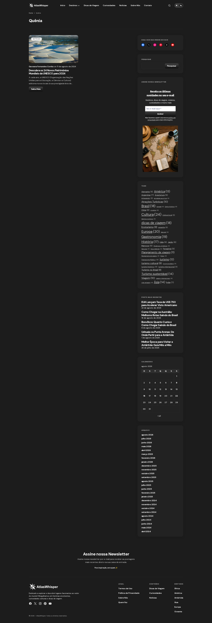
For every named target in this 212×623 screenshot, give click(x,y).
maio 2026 (146, 446)
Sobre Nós (123, 597)
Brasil (148, 206)
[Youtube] (172, 44)
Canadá (160, 207)
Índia (170, 282)
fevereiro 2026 (148, 458)
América (162, 191)
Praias (163, 256)
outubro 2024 (147, 508)
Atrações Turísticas (154, 201)
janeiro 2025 (147, 496)
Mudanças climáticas (162, 246)
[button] (169, 5)
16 (144, 396)
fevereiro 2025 (148, 493)
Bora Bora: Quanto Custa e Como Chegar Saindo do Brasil (158, 324)
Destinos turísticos (148, 219)
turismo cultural (151, 263)
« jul (159, 416)
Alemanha (147, 192)
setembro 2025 (148, 477)
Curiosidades (155, 593)
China (145, 210)
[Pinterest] (45, 603)
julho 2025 (146, 485)
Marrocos (146, 246)
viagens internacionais (164, 278)
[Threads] (166, 44)
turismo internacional (167, 267)
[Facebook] (142, 44)
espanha (163, 227)
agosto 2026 (147, 435)
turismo (167, 259)
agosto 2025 (147, 481)
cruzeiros (154, 210)
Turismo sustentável (157, 274)
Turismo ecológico (169, 264)
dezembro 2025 (149, 466)
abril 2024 (146, 531)
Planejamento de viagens (150, 256)
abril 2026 (146, 450)
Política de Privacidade (128, 593)
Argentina (147, 195)
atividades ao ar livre (161, 198)
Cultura (151, 214)
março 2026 (147, 454)
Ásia (159, 282)
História (150, 242)
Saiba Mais (36, 89)
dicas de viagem (156, 223)
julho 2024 (146, 520)
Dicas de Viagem (156, 588)
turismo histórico (149, 267)
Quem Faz (122, 602)
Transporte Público (150, 260)
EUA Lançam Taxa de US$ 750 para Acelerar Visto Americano (159, 304)
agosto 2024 (147, 516)
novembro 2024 (149, 504)
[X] (148, 44)
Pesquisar (146, 59)
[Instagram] (154, 44)
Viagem (148, 278)
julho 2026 (146, 438)
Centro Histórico (171, 207)
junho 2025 (146, 489)
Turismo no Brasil (151, 269)
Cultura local (168, 215)
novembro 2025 (148, 469)
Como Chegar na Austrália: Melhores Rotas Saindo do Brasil (159, 314)
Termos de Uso (125, 588)
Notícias (37, 39)
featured (164, 232)
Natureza (145, 249)
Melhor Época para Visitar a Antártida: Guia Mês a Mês (157, 343)
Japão (172, 242)
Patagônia (169, 249)
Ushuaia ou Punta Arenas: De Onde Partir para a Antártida (157, 333)
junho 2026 (146, 442)
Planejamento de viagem (158, 252)
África (177, 588)
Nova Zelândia (156, 249)
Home (31, 13)
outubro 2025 (147, 473)
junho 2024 (146, 524)
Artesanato (147, 198)
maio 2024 (146, 527)
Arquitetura (161, 195)
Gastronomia (154, 237)
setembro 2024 (148, 512)
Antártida (178, 597)
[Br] (160, 44)
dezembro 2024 (149, 500)
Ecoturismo (149, 227)
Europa (150, 231)
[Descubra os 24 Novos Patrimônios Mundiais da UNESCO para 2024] (53, 49)
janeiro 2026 (147, 462)
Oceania (178, 611)
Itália (163, 242)
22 (176, 396)
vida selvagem (147, 282)
